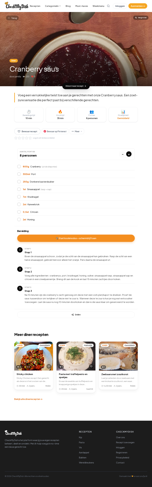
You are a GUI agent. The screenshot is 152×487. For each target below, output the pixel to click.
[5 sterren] (30, 138)
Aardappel (84, 452)
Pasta (81, 442)
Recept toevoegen (125, 442)
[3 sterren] (23, 138)
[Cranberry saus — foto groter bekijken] (76, 49)
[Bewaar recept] (48, 366)
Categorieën (51, 6)
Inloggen (120, 6)
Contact (120, 462)
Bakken (82, 457)
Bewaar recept (29, 131)
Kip (80, 437)
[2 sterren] (19, 138)
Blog (68, 6)
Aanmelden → (138, 6)
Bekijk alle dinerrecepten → (28, 399)
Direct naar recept (74, 86)
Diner (13, 61)
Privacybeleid (122, 457)
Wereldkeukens (86, 462)
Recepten (35, 6)
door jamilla (15, 76)
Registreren (121, 452)
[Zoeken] (108, 6)
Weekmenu (98, 6)
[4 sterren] (26, 138)
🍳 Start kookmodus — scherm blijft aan (76, 238)
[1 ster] (16, 138)
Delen (78, 314)
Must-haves (81, 6)
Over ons (120, 437)
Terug (14, 18)
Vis (80, 447)
